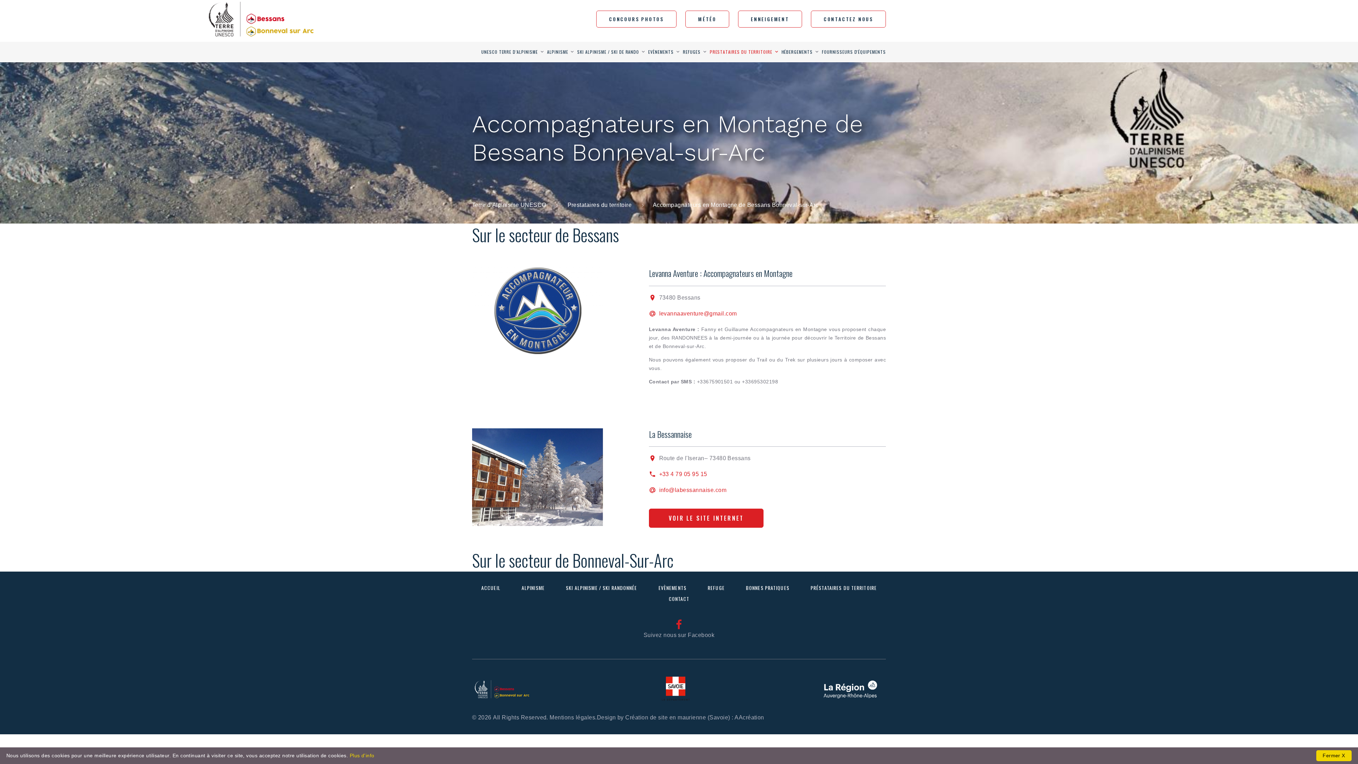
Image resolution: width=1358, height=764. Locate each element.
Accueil (490, 587)
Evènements (661, 52)
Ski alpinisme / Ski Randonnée (601, 587)
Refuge (716, 587)
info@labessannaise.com (693, 490)
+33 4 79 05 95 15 (683, 474)
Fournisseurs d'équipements (854, 52)
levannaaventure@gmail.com (698, 314)
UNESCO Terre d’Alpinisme (509, 52)
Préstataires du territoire (844, 587)
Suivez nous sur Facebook (679, 635)
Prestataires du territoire (741, 52)
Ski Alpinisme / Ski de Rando (608, 52)
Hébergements (797, 52)
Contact (679, 598)
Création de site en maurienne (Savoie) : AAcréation (694, 717)
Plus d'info (362, 755)
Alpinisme (557, 52)
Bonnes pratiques (767, 587)
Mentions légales (572, 717)
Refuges (692, 52)
